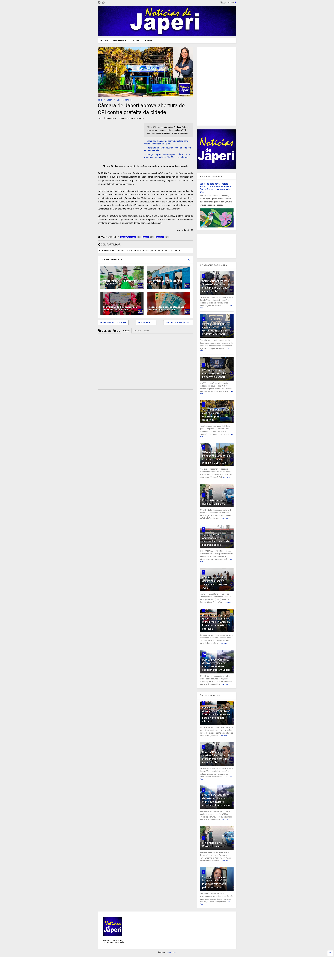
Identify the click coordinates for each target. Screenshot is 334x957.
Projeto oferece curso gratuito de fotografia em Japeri (119, 282)
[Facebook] (99, 2)
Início (105, 41)
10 (204, 654)
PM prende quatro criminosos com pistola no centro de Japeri (215, 373)
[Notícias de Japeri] (167, 35)
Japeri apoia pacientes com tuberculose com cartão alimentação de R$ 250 (166, 142)
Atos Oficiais (118, 41)
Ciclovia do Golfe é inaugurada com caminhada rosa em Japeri (119, 308)
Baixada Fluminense (125, 100)
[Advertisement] (216, 86)
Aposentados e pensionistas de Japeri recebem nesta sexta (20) (168, 308)
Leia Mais (226, 477)
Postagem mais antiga (178, 323)
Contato (148, 41)
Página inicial (146, 323)
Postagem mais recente (113, 323)
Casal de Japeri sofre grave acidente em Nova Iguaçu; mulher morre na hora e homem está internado (216, 622)
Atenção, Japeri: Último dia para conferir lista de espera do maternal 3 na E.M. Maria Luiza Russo (167, 155)
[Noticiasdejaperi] (108, 2)
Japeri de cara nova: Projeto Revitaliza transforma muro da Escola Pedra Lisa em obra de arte (215, 187)
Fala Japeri (135, 41)
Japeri (109, 100)
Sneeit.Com (172, 952)
